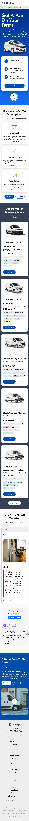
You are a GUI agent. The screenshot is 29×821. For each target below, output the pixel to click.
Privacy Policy (14, 787)
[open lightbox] (14, 701)
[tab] (15, 529)
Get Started (14, 86)
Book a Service (14, 758)
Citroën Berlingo (9, 246)
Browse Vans (9, 197)
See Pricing (20, 197)
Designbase (18, 797)
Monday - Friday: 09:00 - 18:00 (14, 732)
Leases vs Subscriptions (14, 750)
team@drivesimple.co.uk (14, 730)
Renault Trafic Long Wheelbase (14, 358)
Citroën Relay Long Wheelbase (14, 413)
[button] (26, 3)
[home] (8, 3)
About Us (14, 772)
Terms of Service (14, 790)
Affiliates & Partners (14, 781)
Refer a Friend (14, 761)
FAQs (14, 775)
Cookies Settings (14, 793)
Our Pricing (14, 747)
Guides (14, 778)
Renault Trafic (8, 303)
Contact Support (14, 764)
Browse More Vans (14, 503)
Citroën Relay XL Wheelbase (13, 470)
